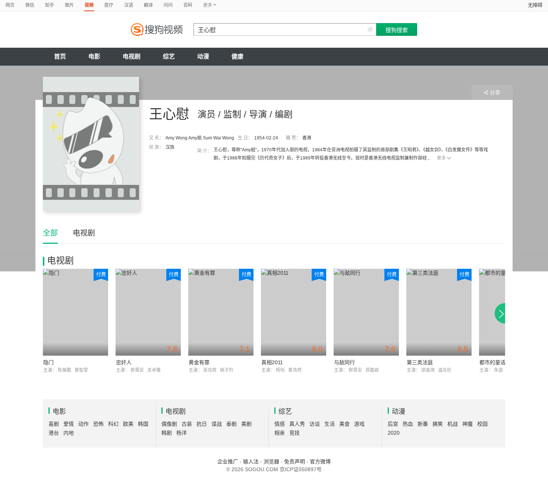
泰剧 (231, 424)
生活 (329, 424)
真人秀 (297, 424)
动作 (83, 424)
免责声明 (294, 461)
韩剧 (166, 433)
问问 (168, 5)
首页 (60, 56)
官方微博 (320, 461)
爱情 (68, 424)
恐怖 (98, 424)
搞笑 (437, 424)
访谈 (314, 424)
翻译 (148, 5)
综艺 (169, 56)
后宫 (393, 424)
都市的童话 (492, 362)
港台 (53, 433)
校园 (482, 424)
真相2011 (272, 362)
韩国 (143, 424)
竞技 (294, 433)
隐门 (48, 362)
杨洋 (181, 433)
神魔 (467, 424)
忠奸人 (124, 362)
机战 (452, 424)
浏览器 (271, 461)
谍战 (216, 424)
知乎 (49, 5)
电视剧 (132, 56)
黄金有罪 (199, 362)
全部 (50, 233)
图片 (69, 5)
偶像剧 (169, 424)
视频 (89, 5)
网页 (10, 5)
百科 (187, 5)
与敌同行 (344, 362)
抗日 (201, 424)
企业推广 (227, 461)
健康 (237, 56)
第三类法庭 (420, 362)
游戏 (359, 424)
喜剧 (53, 424)
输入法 (251, 461)
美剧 (246, 424)
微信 (29, 5)
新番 (423, 424)
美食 (344, 424)
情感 (279, 424)
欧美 (128, 424)
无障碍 (535, 5)
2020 (394, 433)
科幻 (113, 424)
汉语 (128, 5)
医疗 (108, 5)
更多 (441, 158)
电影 (94, 56)
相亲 (279, 433)
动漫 (203, 56)
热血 (408, 424)
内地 (68, 433)
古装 (187, 424)
